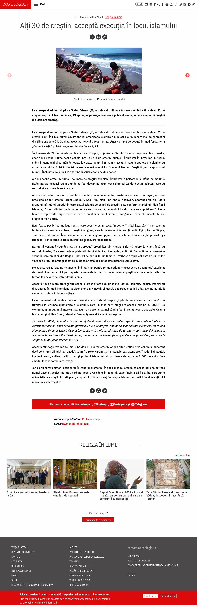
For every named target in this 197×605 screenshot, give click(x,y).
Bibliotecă (17, 566)
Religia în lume (113, 17)
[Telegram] (189, 3)
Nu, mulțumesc (168, 596)
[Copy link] (104, 37)
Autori (73, 547)
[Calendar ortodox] (146, 3)
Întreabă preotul (21, 570)
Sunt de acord (150, 596)
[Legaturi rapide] (193, 3)
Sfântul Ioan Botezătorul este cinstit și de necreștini (71, 494)
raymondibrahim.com (75, 423)
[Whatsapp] (98, 37)
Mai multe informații (46, 602)
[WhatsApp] (180, 3)
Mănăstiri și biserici (81, 570)
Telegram (141, 404)
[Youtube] (167, 3)
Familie (15, 556)
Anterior (9, 75)
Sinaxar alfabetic (79, 566)
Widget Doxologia (79, 580)
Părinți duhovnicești (81, 552)
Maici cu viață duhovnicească (86, 556)
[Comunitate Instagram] (185, 3)
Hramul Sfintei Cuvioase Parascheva (32, 585)
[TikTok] (176, 3)
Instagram (120, 404)
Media (14, 575)
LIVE (140, 4)
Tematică (74, 561)
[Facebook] (162, 3)
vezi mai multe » (182, 455)
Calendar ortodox (79, 575)
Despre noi (134, 556)
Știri (14, 580)
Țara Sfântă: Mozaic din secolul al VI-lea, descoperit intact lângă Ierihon (167, 495)
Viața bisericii (19, 547)
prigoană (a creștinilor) (98, 520)
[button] (40, 4)
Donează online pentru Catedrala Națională (153, 565)
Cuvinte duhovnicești (23, 552)
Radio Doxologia (78, 585)
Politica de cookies (139, 560)
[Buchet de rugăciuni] (154, 3)
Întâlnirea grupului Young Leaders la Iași (28, 494)
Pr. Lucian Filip (91, 419)
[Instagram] (171, 3)
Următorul (187, 75)
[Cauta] (158, 3)
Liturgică (17, 561)
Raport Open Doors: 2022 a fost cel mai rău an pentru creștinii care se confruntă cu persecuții (121, 495)
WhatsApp (101, 404)
